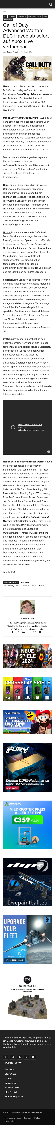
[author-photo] (27, 614)
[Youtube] (41, 632)
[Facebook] (14, 632)
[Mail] (19, 1057)
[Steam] (36, 632)
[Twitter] (26, 1057)
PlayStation (22, 16)
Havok (41, 586)
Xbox (45, 16)
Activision (25, 582)
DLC (34, 586)
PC (11, 12)
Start (5, 12)
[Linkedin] (25, 632)
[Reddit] (30, 632)
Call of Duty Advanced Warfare (16, 586)
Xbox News (8, 19)
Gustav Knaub (12, 52)
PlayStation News (34, 16)
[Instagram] (19, 632)
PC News (12, 16)
